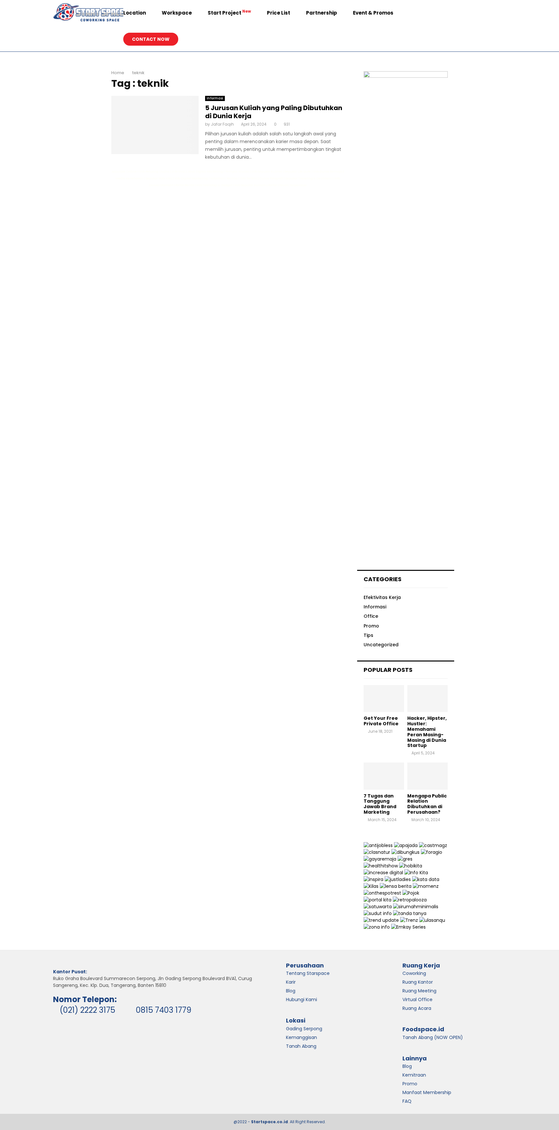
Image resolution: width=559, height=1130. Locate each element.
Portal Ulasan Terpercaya (287, 185)
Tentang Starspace (308, 973)
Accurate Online (124, 171)
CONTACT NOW (151, 39)
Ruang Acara (416, 1008)
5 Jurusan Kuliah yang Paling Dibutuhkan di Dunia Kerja (273, 111)
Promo (371, 626)
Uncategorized (381, 644)
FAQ (406, 1101)
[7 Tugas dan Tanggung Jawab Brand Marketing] (384, 776)
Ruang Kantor (417, 982)
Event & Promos (373, 12)
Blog (407, 1066)
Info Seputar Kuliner (266, 171)
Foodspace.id (423, 1029)
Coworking (414, 973)
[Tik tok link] (495, 39)
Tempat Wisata (237, 171)
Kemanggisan (301, 1037)
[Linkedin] (489, 13)
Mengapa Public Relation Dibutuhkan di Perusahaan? (427, 804)
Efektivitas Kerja (382, 597)
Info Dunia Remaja (327, 171)
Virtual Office (417, 999)
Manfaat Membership (426, 1092)
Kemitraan (414, 1075)
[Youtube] (496, 13)
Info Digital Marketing (191, 178)
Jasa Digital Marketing (205, 171)
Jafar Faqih (222, 124)
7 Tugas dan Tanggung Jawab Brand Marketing (380, 804)
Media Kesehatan (129, 178)
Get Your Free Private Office (381, 721)
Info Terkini (248, 178)
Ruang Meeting (419, 991)
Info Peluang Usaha (154, 171)
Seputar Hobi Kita (159, 178)
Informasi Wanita (224, 178)
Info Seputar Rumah (250, 185)
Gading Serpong (304, 1028)
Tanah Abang (301, 1046)
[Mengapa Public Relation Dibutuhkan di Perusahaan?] (427, 776)
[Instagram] (482, 13)
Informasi (215, 98)
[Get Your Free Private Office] (384, 698)
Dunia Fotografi (271, 178)
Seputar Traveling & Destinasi (308, 178)
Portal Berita (184, 185)
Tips (368, 635)
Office (371, 616)
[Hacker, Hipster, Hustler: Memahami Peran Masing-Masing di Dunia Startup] (427, 698)
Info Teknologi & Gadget (214, 185)
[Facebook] (475, 13)
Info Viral (178, 171)
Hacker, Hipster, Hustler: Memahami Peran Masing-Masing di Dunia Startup (427, 732)
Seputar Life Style (298, 171)
